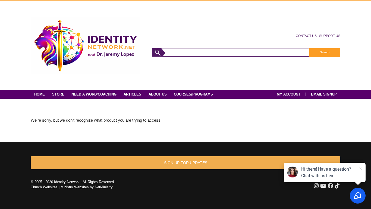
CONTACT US (306, 36)
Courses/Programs (193, 94)
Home (39, 94)
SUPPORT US (329, 36)
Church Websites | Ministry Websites (60, 187)
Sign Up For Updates (185, 163)
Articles (132, 94)
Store (58, 94)
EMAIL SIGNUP (324, 94)
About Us (158, 94)
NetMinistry (103, 187)
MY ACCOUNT (288, 94)
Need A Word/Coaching (94, 94)
